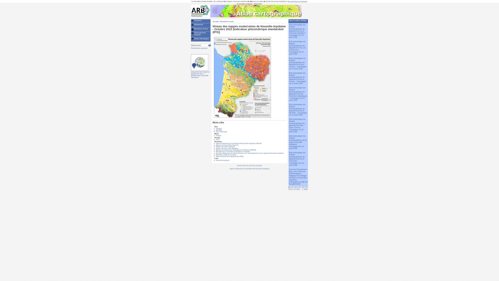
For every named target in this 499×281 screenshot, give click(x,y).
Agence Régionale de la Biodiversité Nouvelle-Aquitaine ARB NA (239, 143)
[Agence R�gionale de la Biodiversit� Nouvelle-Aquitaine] (200, 17)
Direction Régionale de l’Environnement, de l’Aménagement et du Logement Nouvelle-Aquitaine (250, 153)
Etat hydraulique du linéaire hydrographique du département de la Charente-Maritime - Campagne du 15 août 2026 (297, 31)
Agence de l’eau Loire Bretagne (227, 148)
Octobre (218, 136)
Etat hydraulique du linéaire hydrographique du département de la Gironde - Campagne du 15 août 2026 (298, 109)
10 (292, 188)
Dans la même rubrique (297, 20)
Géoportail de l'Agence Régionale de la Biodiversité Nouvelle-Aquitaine (200, 74)
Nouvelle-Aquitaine (222, 160)
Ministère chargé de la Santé (226, 155)
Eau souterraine (221, 132)
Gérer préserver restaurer (200, 34)
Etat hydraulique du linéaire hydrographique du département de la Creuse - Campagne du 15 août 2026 (297, 63)
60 (291, 189)
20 (296, 188)
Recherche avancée (199, 48)
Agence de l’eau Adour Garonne (227, 145)
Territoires (198, 20)
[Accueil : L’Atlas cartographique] (256, 17)
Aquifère (219, 129)
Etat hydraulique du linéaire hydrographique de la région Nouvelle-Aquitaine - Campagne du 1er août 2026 (298, 142)
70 (294, 189)
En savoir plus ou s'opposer (297, 1)
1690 (306, 189)
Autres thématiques (201, 39)
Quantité (219, 130)
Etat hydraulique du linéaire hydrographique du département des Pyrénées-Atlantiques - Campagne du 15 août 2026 (298, 94)
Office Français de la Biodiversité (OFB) (230, 156)
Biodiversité (198, 24)
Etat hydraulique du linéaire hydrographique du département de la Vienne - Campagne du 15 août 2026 (297, 78)
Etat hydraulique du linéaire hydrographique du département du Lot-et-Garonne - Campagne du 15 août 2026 (297, 47)
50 (307, 188)
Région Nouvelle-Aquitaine (225, 147)
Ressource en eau (227, 21)
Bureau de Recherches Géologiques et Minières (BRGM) (236, 150)
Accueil (215, 21)
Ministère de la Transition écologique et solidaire (233, 151)
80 (298, 189)
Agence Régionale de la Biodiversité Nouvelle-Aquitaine (250, 169)
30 (299, 188)
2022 (217, 139)
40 (303, 188)
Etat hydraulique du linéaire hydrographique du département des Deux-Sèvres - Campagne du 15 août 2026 (297, 125)
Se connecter (257, 165)
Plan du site (247, 165)
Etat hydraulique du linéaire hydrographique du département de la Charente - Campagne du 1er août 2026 (297, 159)
